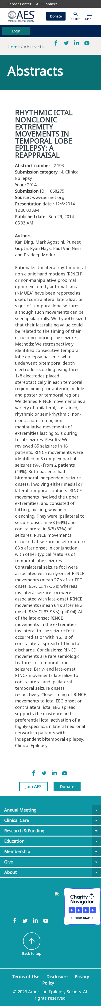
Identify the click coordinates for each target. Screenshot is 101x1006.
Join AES (33, 786)
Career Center (19, 3)
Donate (56, 16)
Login (16, 31)
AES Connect (46, 3)
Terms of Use (25, 976)
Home (14, 47)
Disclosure (57, 976)
